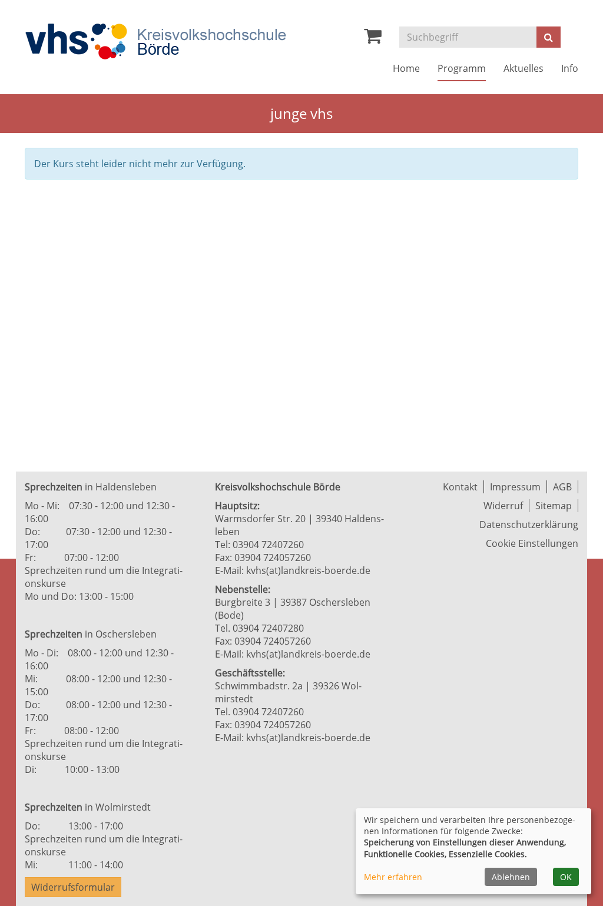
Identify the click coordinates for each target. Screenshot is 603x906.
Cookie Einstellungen (532, 543)
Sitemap (553, 505)
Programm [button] (462, 68)
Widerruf (503, 505)
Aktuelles (523, 68)
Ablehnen (511, 876)
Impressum (515, 486)
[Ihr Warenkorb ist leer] (373, 38)
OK (566, 876)
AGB (562, 486)
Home (406, 68)
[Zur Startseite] (155, 41)
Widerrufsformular (73, 887)
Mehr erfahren (393, 876)
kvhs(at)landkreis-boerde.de (308, 570)
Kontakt (460, 486)
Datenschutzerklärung (528, 524)
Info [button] (569, 68)
